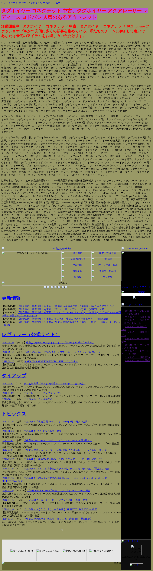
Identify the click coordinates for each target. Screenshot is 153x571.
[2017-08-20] (8, 342)
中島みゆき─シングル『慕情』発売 (42, 431)
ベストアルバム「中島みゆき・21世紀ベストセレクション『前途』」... (62, 352)
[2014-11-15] (8, 518)
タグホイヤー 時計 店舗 (137, 317)
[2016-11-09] (8, 393)
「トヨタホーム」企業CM (38, 399)
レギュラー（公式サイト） (31, 334)
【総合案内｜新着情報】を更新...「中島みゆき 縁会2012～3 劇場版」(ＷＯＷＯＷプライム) (66, 306)
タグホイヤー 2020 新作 (137, 360)
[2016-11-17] (8, 459)
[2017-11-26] (8, 421)
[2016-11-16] (8, 468)
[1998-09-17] (8, 361)
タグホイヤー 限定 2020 (137, 357)
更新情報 (11, 298)
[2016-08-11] (8, 399)
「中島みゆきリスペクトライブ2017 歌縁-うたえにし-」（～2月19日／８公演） (66, 450)
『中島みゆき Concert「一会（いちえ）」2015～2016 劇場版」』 (58, 440)
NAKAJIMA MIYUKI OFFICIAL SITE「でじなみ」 (51, 361)
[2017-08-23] (8, 431)
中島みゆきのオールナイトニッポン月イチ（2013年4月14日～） (60, 342)
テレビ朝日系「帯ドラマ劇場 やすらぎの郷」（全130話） (54, 383)
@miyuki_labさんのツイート (136, 287)
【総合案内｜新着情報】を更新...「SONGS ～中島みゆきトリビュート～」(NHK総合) (63, 318)
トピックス (14, 413)
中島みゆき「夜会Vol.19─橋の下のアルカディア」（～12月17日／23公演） (64, 459)
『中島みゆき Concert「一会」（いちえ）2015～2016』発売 (58, 490)
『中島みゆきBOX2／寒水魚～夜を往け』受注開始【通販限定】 (58, 518)
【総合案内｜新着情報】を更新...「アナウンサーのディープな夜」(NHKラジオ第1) (62, 309)
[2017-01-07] (8, 440)
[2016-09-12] (8, 352)
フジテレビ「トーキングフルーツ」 (43, 393)
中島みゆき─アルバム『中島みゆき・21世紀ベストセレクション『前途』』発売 (66, 468)
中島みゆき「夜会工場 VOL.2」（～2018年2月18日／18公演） (57, 421)
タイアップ (14, 375)
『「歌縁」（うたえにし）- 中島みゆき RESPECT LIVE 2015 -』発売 (60, 509)
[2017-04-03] (8, 383)
